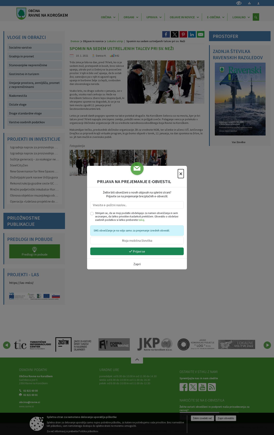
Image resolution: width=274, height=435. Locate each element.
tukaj (141, 220)
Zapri (137, 264)
